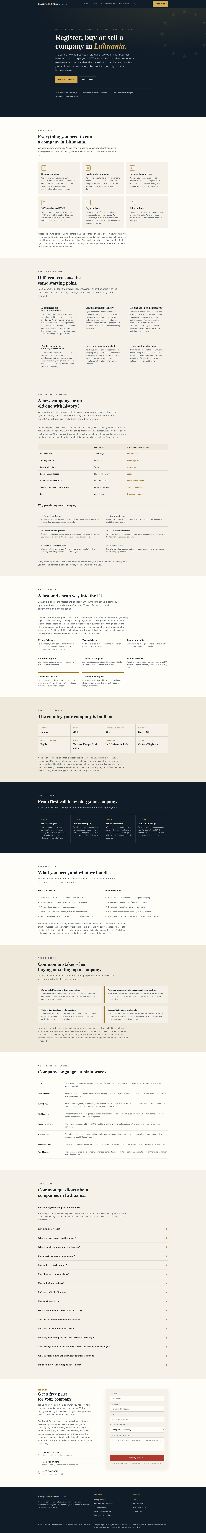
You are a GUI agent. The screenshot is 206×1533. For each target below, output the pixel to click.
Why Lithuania (110, 4)
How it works (124, 4)
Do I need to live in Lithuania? (53, 1292)
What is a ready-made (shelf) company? (57, 1237)
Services (87, 4)
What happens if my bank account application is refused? (66, 1355)
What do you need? (117, 1425)
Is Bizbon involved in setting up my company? (60, 1364)
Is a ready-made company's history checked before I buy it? (67, 1337)
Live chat (136, 1500)
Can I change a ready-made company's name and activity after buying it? (74, 1346)
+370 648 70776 (139, 1507)
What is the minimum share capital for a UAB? (61, 1310)
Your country (115, 1404)
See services (87, 79)
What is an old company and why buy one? (59, 1246)
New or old (98, 4)
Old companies (100, 1507)
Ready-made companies (103, 1503)
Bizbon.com (137, 1511)
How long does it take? (49, 1228)
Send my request (137, 1458)
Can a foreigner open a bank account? (56, 1255)
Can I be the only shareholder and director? (59, 1319)
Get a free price (66, 79)
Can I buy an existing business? (53, 1274)
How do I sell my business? (51, 1283)
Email (112, 1414)
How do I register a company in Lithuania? (59, 1207)
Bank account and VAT (103, 1511)
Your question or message (120, 1435)
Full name (114, 1394)
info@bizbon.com (140, 1503)
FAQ (134, 4)
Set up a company (101, 1500)
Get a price (160, 4)
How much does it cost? (49, 1301)
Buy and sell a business (103, 1515)
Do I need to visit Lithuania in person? (57, 1328)
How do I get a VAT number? (52, 1265)
